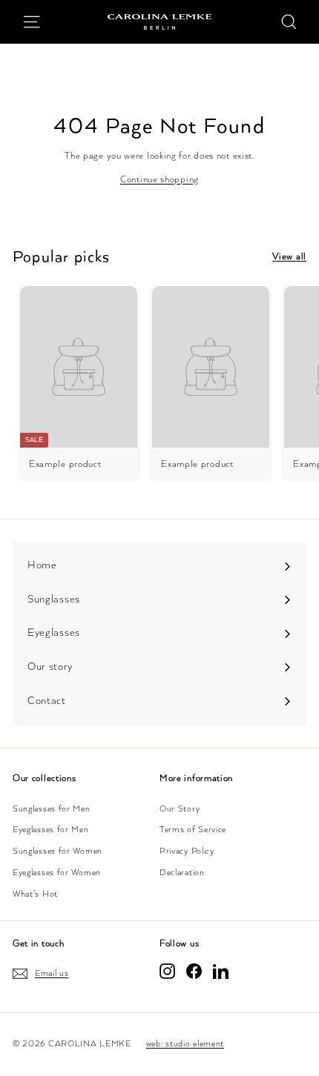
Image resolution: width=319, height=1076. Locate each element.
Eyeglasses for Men (51, 829)
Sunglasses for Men (52, 809)
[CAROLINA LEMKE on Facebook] (194, 971)
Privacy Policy (187, 851)
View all (289, 256)
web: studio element (185, 1044)
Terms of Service (193, 829)
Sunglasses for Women (57, 851)
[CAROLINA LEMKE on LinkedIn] (220, 971)
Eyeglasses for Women (57, 872)
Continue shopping (159, 179)
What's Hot (35, 894)
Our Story (180, 809)
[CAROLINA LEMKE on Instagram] (167, 971)
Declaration (182, 872)
